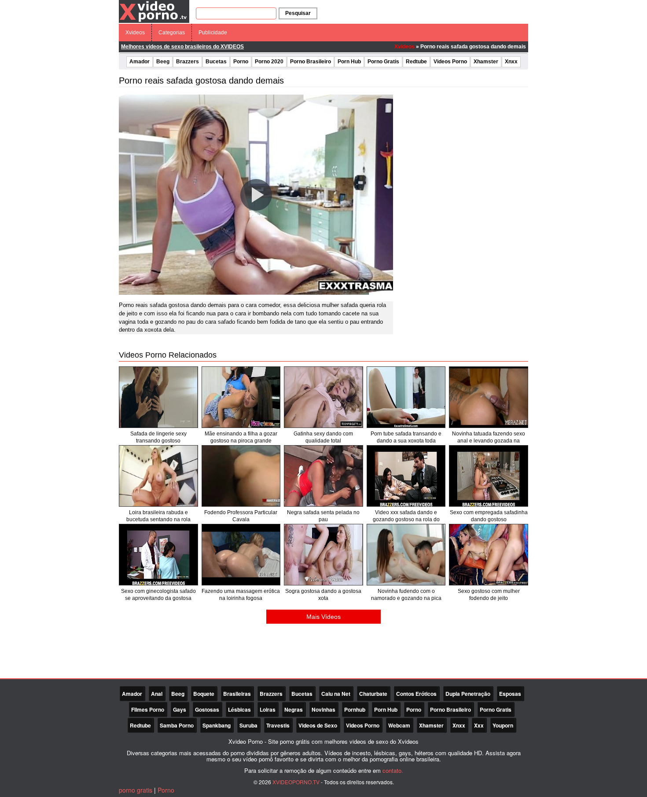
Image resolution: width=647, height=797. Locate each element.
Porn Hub (349, 61)
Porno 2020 (269, 61)
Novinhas (323, 709)
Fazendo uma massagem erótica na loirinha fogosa (241, 594)
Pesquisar (298, 13)
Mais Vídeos (323, 616)
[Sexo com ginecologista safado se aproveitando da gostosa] (158, 554)
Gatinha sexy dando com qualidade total (323, 437)
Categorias (171, 32)
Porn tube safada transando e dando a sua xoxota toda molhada (406, 441)
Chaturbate (373, 694)
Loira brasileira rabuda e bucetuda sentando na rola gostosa (158, 519)
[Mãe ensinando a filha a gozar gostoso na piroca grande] (241, 397)
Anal (156, 694)
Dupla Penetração (467, 694)
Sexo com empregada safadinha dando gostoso (489, 516)
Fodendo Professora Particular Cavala (240, 516)
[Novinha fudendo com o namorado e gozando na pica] (406, 554)
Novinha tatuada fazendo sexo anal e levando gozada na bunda (488, 441)
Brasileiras (237, 694)
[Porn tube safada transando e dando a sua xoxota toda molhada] (406, 397)
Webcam (399, 725)
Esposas (510, 694)
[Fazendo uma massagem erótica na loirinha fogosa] (241, 554)
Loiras (268, 709)
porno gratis (135, 790)
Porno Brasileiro (310, 61)
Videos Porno (450, 61)
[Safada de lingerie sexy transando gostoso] (158, 397)
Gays (179, 709)
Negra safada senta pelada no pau (323, 516)
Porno (240, 61)
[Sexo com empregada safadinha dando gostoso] (488, 476)
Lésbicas (239, 709)
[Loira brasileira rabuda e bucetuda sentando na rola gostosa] (158, 476)
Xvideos (135, 32)
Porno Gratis (383, 61)
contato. (392, 770)
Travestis (278, 725)
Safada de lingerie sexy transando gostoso (158, 437)
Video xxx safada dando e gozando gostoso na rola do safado (406, 519)
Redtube (416, 61)
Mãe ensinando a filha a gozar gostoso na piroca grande (241, 437)
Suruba (248, 725)
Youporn (503, 725)
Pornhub (354, 709)
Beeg (162, 61)
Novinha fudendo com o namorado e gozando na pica (406, 594)
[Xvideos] (154, 11)
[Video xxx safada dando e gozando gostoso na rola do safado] (406, 476)
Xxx (479, 725)
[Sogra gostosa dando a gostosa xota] (323, 554)
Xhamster (486, 61)
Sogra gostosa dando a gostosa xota (323, 594)
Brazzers (187, 61)
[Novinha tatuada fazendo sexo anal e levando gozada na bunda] (488, 397)
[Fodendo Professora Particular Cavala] (241, 476)
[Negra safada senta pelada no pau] (323, 476)
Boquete (203, 694)
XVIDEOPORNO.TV (296, 782)
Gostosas (207, 709)
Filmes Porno (147, 709)
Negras (293, 709)
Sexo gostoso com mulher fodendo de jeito (489, 594)
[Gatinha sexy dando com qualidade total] (323, 397)
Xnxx (511, 61)
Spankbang (216, 725)
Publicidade (213, 32)
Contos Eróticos (416, 694)
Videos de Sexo (317, 725)
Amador (139, 61)
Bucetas (216, 61)
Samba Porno (177, 725)
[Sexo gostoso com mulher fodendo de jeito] (488, 554)
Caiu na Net (335, 694)
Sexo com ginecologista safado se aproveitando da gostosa (158, 594)
